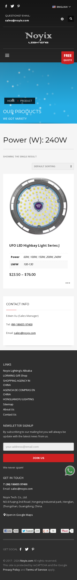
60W (26, 257)
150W (41, 257)
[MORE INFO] (68, 283)
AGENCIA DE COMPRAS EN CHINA (19, 392)
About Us (8, 409)
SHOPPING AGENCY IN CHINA (16, 383)
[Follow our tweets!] (27, 549)
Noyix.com (26, 560)
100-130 (28, 264)
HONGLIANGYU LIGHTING (18, 399)
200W (49, 257)
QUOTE (67, 57)
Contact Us (9, 414)
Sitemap (8, 404)
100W (33, 257)
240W (57, 257)
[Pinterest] (18, 6)
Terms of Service (36, 569)
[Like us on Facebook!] (20, 549)
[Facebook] (6, 6)
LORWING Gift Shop (15, 375)
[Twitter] (12, 6)
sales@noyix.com (17, 20)
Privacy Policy (11, 569)
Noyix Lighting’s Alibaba (17, 370)
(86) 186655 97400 (21, 324)
